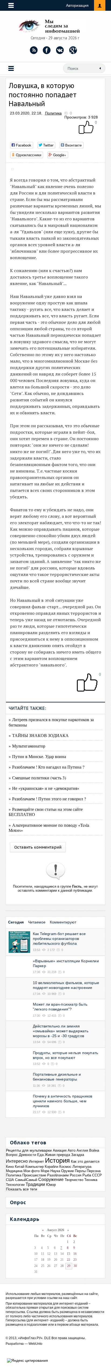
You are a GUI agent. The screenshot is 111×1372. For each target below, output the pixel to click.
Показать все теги (21, 1189)
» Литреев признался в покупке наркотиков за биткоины (51, 722)
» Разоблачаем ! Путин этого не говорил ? (47, 798)
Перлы (80, 1171)
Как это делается (85, 1161)
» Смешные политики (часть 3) (37, 777)
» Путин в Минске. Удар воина (37, 756)
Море (45, 1171)
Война (94, 1150)
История (57, 1160)
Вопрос (12, 1155)
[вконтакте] (60, 50)
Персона (93, 1171)
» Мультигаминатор (27, 746)
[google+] (73, 50)
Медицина (14, 1171)
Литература (81, 1167)
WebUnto (35, 1344)
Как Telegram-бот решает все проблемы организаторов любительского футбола (59, 939)
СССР (97, 1175)
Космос (65, 1167)
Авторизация (77, 5)
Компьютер (34, 1167)
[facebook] (47, 50)
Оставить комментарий (37, 847)
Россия (75, 1175)
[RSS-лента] (34, 50)
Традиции (35, 1184)
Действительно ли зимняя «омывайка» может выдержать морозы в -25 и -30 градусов (60, 1031)
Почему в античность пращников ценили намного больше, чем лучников (62, 1101)
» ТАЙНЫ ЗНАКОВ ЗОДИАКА (39, 735)
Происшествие (34, 1175)
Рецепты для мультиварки (29, 1150)
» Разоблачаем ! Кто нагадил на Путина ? (46, 767)
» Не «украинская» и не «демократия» (44, 788)
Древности (27, 1155)
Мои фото (31, 1171)
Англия (82, 1150)
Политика (53, 113)
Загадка (77, 1155)
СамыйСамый (26, 1180)
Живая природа (57, 1155)
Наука (55, 1171)
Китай (19, 1167)
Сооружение (51, 1179)
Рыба (86, 1175)
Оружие (67, 1171)
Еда (40, 1155)
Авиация (60, 1150)
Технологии (15, 1185)
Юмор (51, 1185)
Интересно (17, 1161)
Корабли (51, 1167)
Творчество (74, 1180)
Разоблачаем (58, 1175)
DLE (47, 1338)
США (10, 1180)
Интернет (36, 1161)
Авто (71, 1150)
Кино (10, 1167)
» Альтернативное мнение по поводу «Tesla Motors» (49, 827)
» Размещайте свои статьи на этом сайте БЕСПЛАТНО (46, 811)
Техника (90, 1180)
